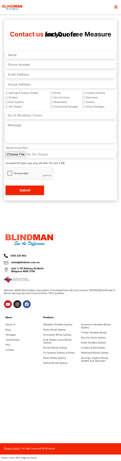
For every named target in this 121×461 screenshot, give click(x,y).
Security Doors (62, 97)
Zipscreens (92, 97)
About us (10, 324)
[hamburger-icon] (115, 7)
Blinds (57, 93)
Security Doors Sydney (93, 337)
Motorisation (60, 102)
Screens (90, 102)
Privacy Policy (12, 448)
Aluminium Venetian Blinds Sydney (96, 326)
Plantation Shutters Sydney (57, 324)
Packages (11, 334)
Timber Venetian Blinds (94, 332)
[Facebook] (27, 304)
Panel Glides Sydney (54, 357)
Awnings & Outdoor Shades (23, 93)
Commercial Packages (66, 106)
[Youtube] (8, 304)
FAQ (8, 344)
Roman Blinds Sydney (55, 347)
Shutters (13, 97)
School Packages (95, 106)
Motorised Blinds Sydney (95, 352)
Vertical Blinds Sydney (55, 362)
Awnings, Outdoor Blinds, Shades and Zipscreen (95, 359)
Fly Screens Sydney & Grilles (59, 352)
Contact (10, 349)
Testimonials (13, 339)
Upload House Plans (17, 147)
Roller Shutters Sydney (93, 342)
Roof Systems (16, 102)
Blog (8, 329)
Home (5, 457)
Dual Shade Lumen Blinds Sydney (57, 341)
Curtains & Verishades (93, 347)
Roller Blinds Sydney (54, 329)
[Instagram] (17, 304)
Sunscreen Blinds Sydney (57, 334)
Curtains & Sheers (95, 93)
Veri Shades (15, 106)
